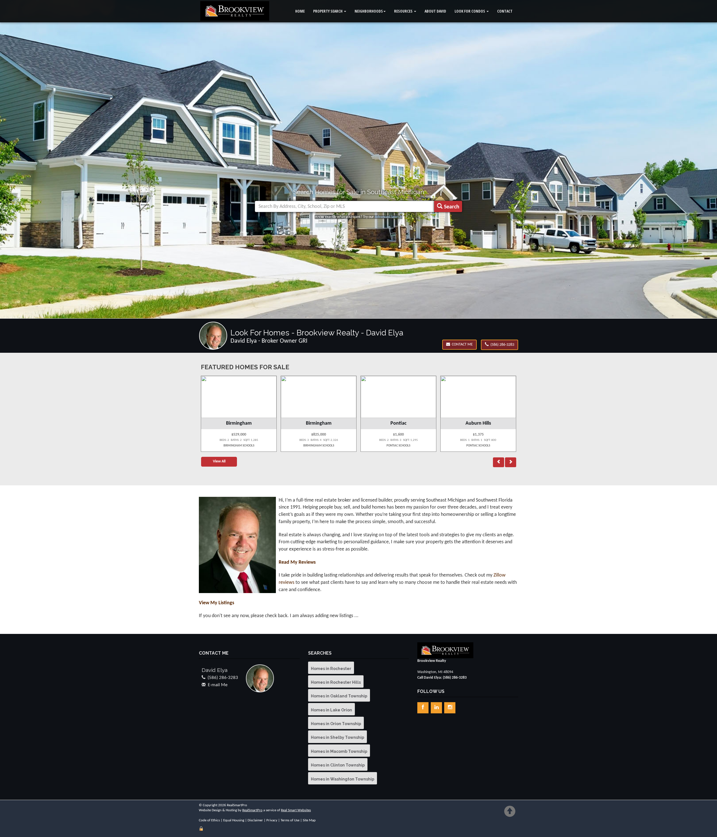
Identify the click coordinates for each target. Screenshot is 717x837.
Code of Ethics (209, 820)
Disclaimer (255, 820)
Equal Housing (233, 820)
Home (300, 11)
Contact (505, 11)
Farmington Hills (478, 423)
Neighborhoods (369, 11)
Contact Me (461, 344)
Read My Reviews (297, 562)
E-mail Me (217, 685)
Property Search (328, 11)
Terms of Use (290, 820)
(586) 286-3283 (501, 345)
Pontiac (319, 423)
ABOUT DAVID (435, 11)
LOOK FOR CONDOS (470, 11)
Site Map (309, 820)
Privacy (271, 820)
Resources (403, 11)
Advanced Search (388, 217)
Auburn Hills (398, 423)
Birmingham (239, 423)
